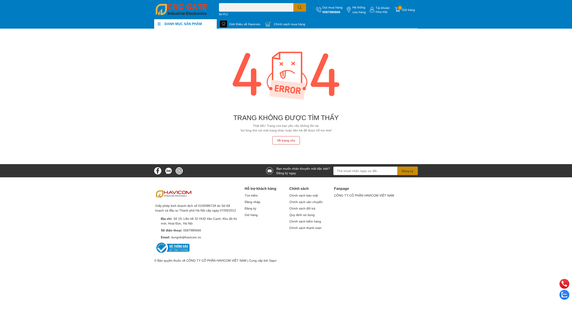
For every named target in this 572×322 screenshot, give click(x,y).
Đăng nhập (381, 11)
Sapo (272, 260)
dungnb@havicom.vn (186, 237)
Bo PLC (223, 14)
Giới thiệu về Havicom (244, 24)
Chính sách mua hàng (289, 24)
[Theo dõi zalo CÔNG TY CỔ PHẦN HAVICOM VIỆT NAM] (168, 170)
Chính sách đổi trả (302, 208)
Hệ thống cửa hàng (359, 9)
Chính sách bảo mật (303, 195)
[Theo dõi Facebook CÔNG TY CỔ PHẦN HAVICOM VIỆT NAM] (157, 170)
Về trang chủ (286, 140)
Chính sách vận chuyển (306, 202)
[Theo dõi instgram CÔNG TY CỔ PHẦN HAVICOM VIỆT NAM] (179, 170)
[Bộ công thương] (173, 247)
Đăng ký (407, 171)
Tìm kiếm (251, 195)
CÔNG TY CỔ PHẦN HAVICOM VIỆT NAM (364, 195)
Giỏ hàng (251, 215)
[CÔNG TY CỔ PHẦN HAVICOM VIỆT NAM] (182, 9)
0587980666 (331, 12)
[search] (299, 7)
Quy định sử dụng (302, 215)
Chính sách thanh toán (305, 228)
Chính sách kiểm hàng (305, 221)
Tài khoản (383, 8)
